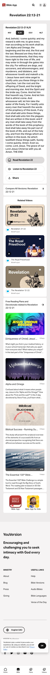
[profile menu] (42, 5)
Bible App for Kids (33, 509)
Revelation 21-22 (20, 229)
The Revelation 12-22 (23, 290)
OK (42, 645)
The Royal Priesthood (22, 259)
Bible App (15, 509)
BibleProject (15, 232)
